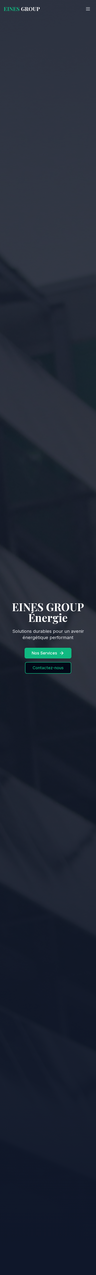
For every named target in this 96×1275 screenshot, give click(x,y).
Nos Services (44, 653)
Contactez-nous (48, 667)
